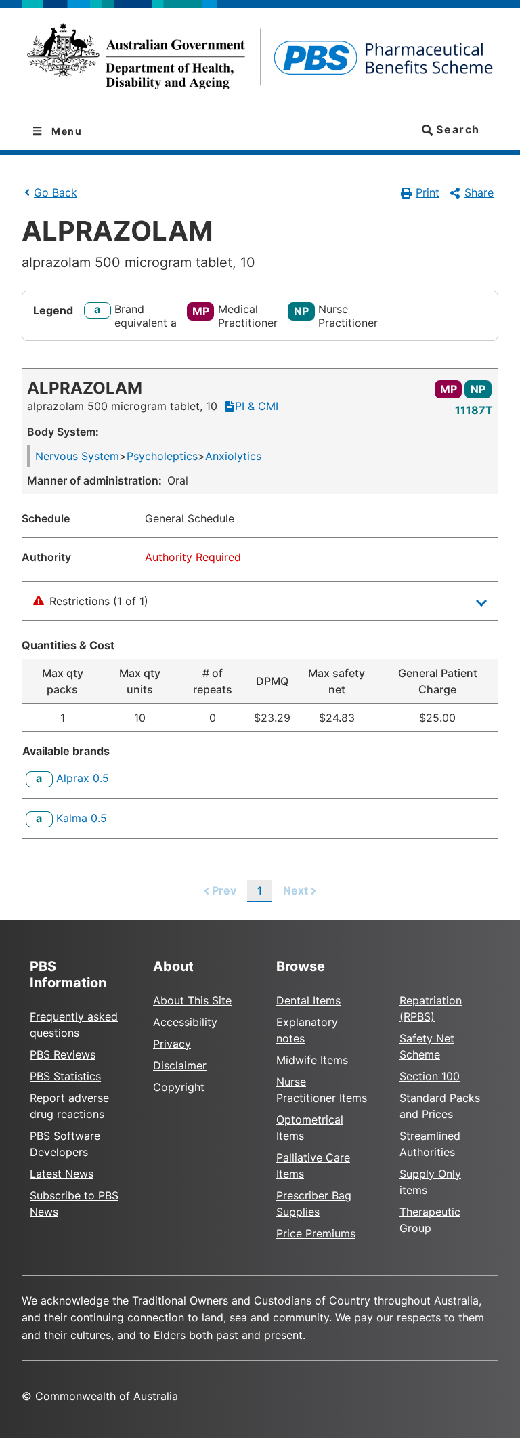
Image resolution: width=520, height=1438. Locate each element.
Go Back (55, 192)
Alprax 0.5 (82, 778)
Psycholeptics (162, 456)
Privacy (172, 1043)
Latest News (61, 1173)
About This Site (192, 1000)
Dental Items (308, 1000)
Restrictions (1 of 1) (98, 601)
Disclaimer (180, 1065)
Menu (66, 131)
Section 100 (429, 1076)
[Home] (260, 60)
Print (427, 192)
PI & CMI (256, 406)
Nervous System (77, 456)
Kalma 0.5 (81, 818)
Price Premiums (315, 1233)
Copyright (178, 1087)
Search (456, 129)
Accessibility (185, 1022)
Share (479, 192)
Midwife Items (312, 1060)
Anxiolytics (233, 456)
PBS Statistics (65, 1076)
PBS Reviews (62, 1054)
